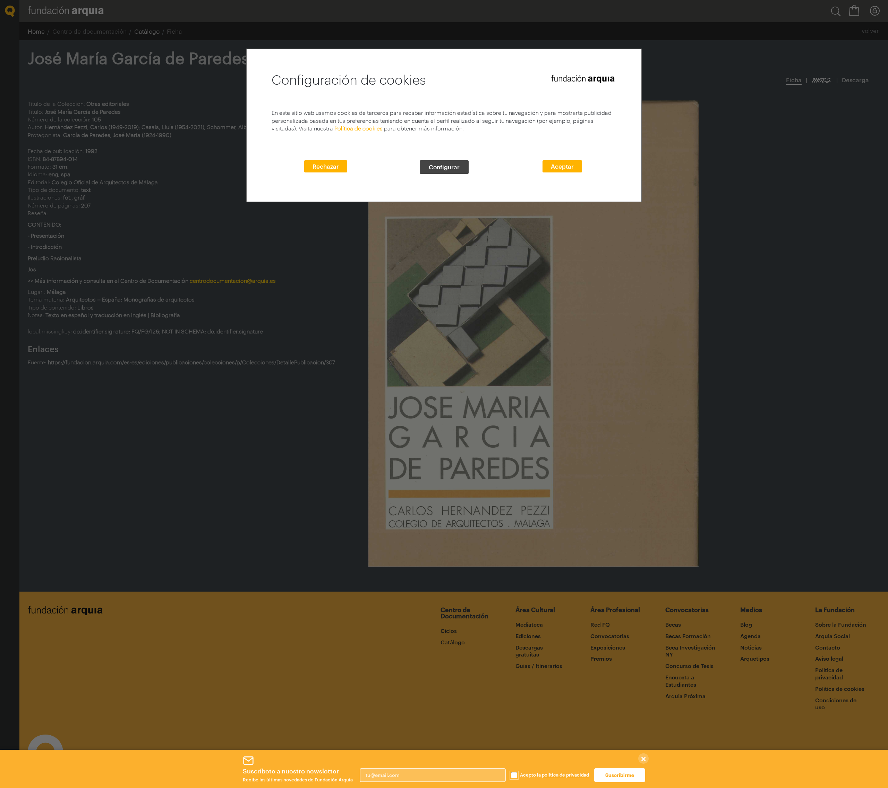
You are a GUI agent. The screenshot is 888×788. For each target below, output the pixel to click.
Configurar (444, 166)
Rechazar (326, 166)
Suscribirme (619, 775)
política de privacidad (565, 775)
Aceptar (562, 166)
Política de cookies (358, 128)
